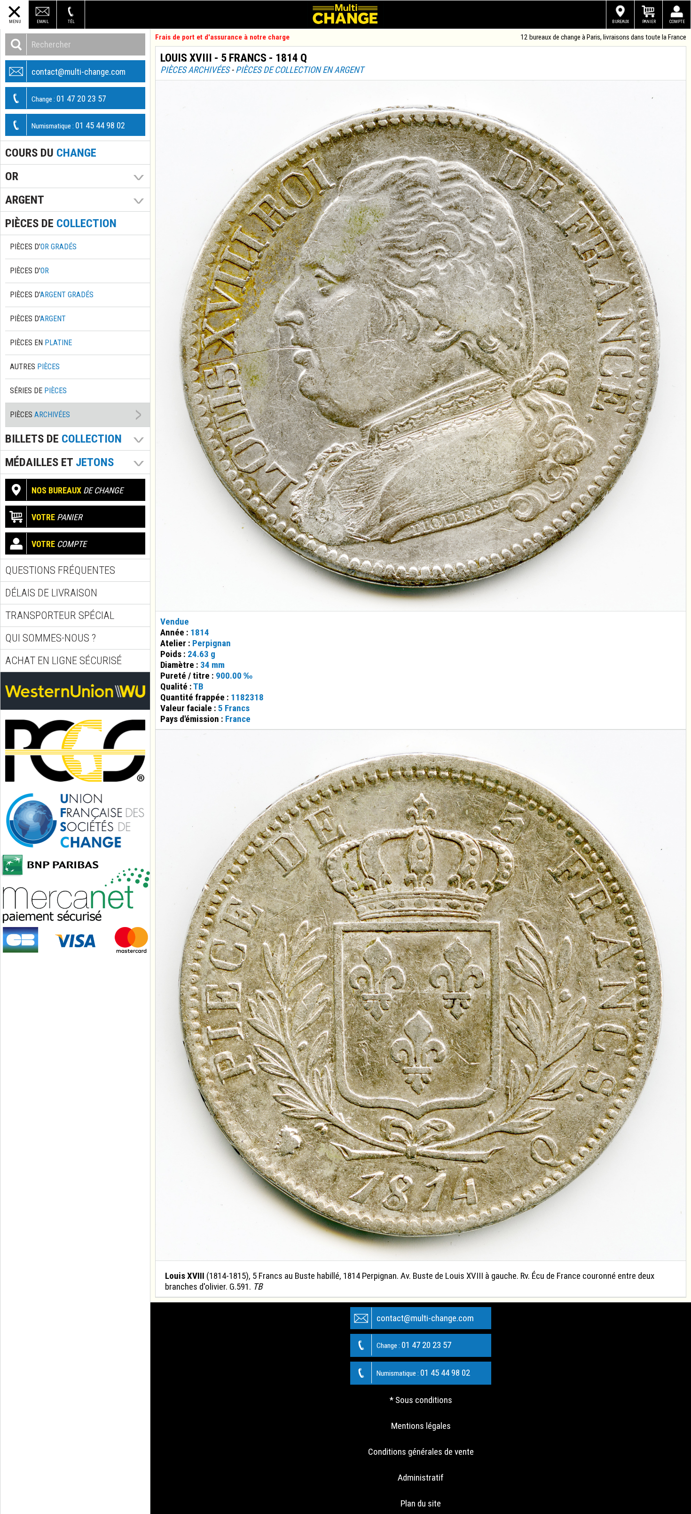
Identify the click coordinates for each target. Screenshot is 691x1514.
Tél (71, 21)
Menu (15, 21)
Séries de (38, 390)
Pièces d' (43, 246)
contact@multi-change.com (78, 72)
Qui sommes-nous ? (50, 638)
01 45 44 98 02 (78, 125)
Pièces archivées (194, 69)
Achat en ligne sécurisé (63, 660)
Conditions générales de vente (421, 1451)
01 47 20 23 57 (68, 98)
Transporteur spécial (59, 615)
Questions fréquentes (60, 570)
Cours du (50, 152)
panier (56, 517)
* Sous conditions (421, 1400)
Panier (649, 21)
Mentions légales (421, 1425)
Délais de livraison (51, 593)
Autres (35, 366)
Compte (677, 21)
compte (58, 544)
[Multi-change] (345, 14)
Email (43, 21)
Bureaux (620, 21)
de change (77, 490)
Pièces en (41, 342)
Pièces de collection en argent (300, 69)
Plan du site (420, 1503)
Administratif (421, 1477)
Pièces (40, 414)
